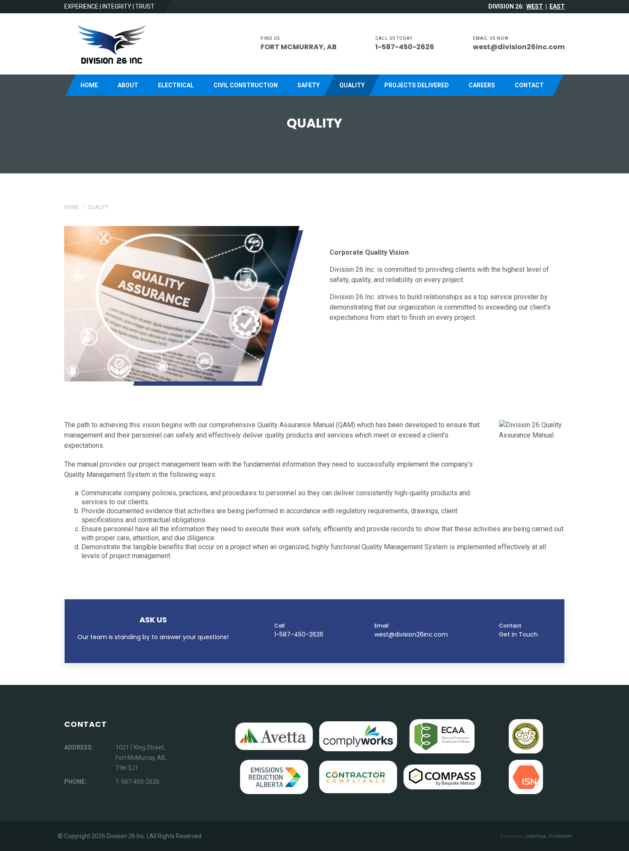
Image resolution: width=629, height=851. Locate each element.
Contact (529, 85)
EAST (557, 6)
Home (89, 85)
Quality (352, 85)
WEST (534, 6)
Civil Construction (246, 85)
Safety (308, 85)
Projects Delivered (416, 85)
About (128, 85)
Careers (482, 85)
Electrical (176, 85)
